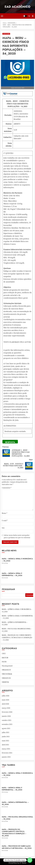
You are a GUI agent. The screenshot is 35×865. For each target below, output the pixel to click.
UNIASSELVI (6, 670)
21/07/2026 (5, 563)
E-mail (5, 520)
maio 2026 (5, 700)
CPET (4, 654)
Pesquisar (8, 589)
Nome (4, 513)
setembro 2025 (7, 724)
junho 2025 (6, 737)
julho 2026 (5, 696)
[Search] (29, 16)
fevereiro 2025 (7, 753)
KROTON (5, 658)
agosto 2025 (6, 728)
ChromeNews (12, 863)
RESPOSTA (10, 442)
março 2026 (6, 708)
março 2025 (6, 749)
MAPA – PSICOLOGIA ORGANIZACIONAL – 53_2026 (17, 818)
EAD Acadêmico (17, 6)
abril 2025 (5, 745)
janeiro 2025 (6, 757)
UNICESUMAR (6, 33)
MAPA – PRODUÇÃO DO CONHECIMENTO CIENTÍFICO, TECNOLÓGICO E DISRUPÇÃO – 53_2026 (17, 637)
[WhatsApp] (29, 860)
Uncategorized (7, 666)
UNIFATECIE (6, 678)
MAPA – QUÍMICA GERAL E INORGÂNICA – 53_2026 (17, 560)
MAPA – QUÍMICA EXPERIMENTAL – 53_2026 (15, 803)
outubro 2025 (6, 720)
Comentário (6, 488)
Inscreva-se (32, 16)
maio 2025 (5, 741)
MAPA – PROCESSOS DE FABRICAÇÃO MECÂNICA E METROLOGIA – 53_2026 (17, 847)
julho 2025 (5, 732)
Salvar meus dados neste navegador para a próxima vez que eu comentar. (17, 536)
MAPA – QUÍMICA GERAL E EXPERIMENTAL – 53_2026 (12, 574)
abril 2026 (5, 704)
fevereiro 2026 (7, 712)
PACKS (4, 662)
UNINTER (5, 682)
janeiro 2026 (6, 716)
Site (3, 528)
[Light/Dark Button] (25, 16)
